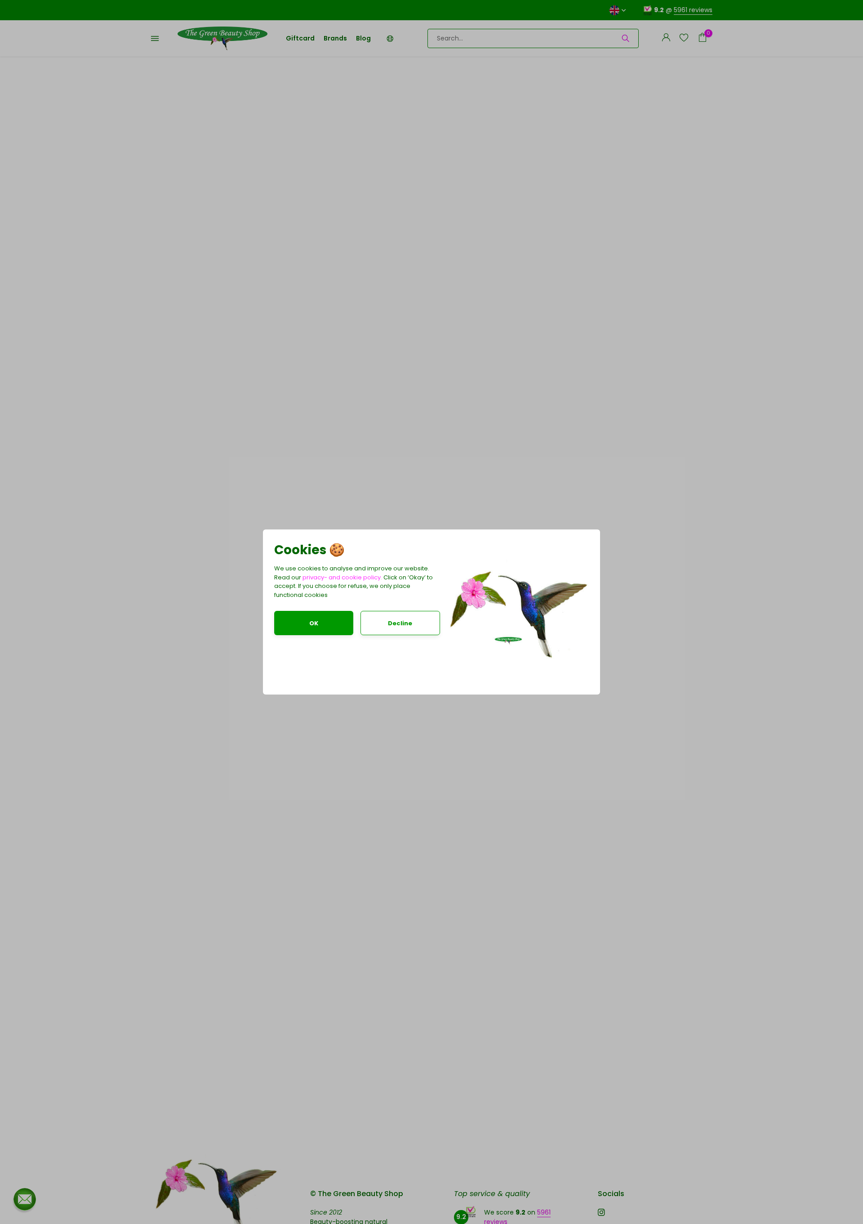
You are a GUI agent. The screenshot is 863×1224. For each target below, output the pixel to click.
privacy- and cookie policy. (342, 577)
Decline (400, 623)
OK (313, 623)
